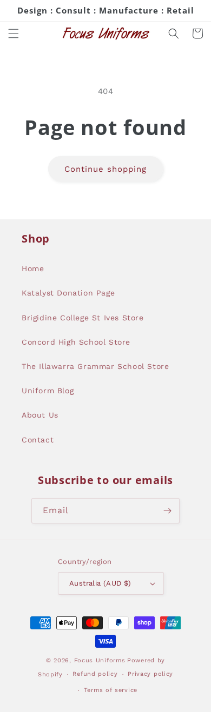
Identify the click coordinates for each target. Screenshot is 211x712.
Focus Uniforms (100, 660)
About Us (40, 415)
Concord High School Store (76, 342)
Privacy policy (150, 673)
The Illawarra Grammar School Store (95, 366)
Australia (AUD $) (100, 583)
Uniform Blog (48, 390)
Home (33, 268)
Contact (38, 439)
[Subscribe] (167, 510)
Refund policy (94, 673)
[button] (13, 33)
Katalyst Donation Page (68, 292)
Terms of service (110, 690)
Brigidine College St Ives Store (83, 317)
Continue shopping (105, 169)
